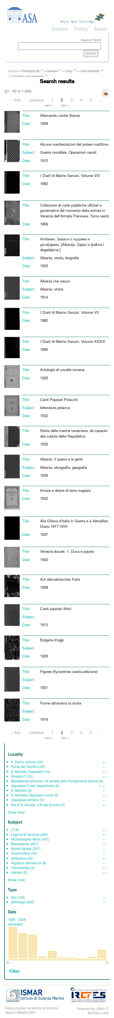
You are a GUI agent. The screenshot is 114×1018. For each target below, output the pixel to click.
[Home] (57, 15)
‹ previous (36, 99)
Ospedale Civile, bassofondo (33, 785)
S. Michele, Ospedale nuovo (32, 795)
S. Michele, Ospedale (27, 771)
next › (48, 105)
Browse (60, 28)
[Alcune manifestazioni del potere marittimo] (12, 150)
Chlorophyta (20, 867)
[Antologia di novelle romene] (12, 376)
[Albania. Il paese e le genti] (12, 466)
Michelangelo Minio (26, 839)
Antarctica (18, 858)
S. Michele (19, 790)
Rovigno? (18, 776)
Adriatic (16, 872)
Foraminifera (20, 853)
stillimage (18, 901)
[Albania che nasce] (12, 287)
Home (12, 70)
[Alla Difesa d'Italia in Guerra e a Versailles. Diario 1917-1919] (12, 527)
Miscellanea (20, 843)
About (100, 28)
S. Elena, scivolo (23, 761)
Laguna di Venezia (25, 834)
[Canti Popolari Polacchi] (12, 405)
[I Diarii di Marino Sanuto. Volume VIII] (12, 181)
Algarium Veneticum (26, 862)
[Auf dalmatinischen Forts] (12, 585)
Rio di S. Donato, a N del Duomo (35, 804)
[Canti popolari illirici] (12, 614)
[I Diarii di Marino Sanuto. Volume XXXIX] (12, 347)
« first (15, 99)
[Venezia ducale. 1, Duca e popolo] (12, 556)
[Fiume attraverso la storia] (12, 709)
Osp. (69, 70)
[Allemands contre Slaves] (12, 121)
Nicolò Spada (21, 848)
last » (65, 105)
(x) (41, 70)
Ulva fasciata (90, 70)
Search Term (91, 39)
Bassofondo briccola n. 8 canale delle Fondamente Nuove (54, 780)
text (13, 897)
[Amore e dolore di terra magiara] (12, 497)
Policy (81, 28)
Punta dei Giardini (24, 766)
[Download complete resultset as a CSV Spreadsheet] (105, 92)
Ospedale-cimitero (25, 799)
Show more (16, 812)
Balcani (52, 70)
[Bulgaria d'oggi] (12, 647)
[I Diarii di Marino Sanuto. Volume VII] (12, 318)
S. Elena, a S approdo (27, 76)
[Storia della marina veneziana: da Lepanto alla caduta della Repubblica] (12, 436)
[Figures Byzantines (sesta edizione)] (12, 679)
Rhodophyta (30, 70)
